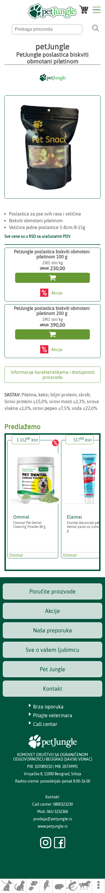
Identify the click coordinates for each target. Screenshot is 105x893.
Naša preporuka (52, 630)
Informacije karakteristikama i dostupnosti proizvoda (53, 375)
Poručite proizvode (52, 591)
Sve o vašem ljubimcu (52, 650)
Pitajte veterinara (52, 715)
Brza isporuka (48, 707)
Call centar (45, 724)
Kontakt (52, 688)
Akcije (52, 611)
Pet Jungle (52, 669)
